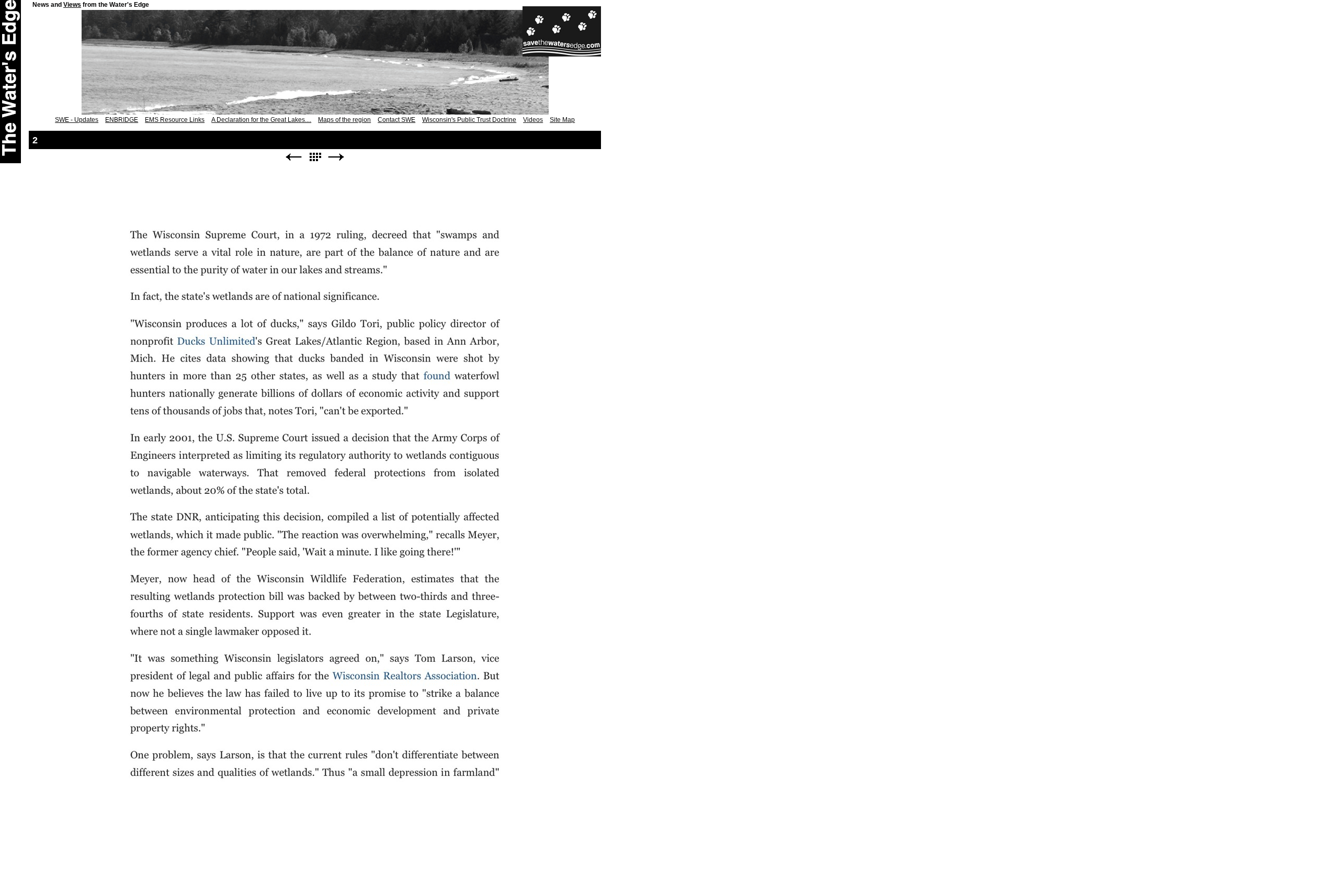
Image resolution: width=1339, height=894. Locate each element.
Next (336, 157)
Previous (293, 157)
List (315, 157)
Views (72, 4)
